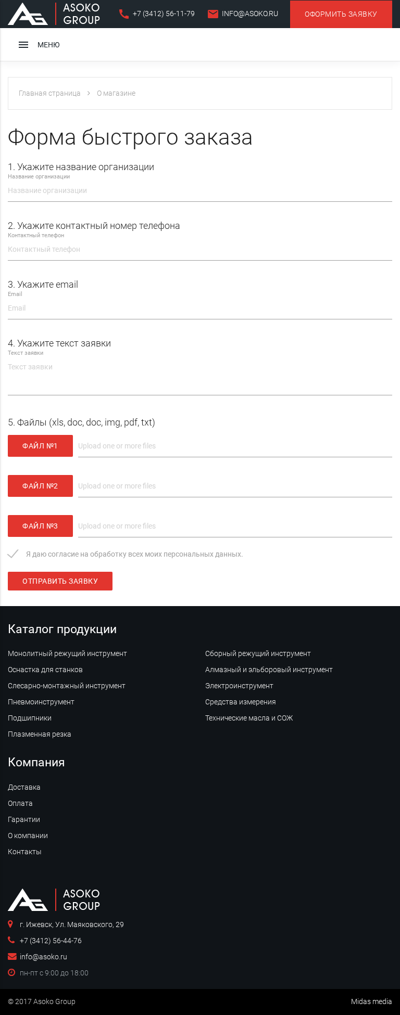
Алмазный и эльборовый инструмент (269, 669)
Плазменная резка (39, 734)
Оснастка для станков (45, 669)
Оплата (20, 803)
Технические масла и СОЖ (249, 718)
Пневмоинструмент (41, 702)
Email (15, 294)
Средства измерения (240, 702)
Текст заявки (25, 353)
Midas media (371, 1001)
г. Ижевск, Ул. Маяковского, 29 (72, 924)
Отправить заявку (60, 581)
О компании (28, 835)
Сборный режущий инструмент (258, 653)
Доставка (24, 787)
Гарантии (24, 819)
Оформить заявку (341, 14)
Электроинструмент (239, 686)
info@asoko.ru (242, 14)
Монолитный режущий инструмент (67, 653)
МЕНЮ (38, 44)
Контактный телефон (36, 235)
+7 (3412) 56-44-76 (51, 940)
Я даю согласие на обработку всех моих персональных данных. (134, 554)
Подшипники (30, 718)
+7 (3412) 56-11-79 (156, 14)
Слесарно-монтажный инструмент (67, 686)
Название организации (39, 176)
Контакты (25, 851)
